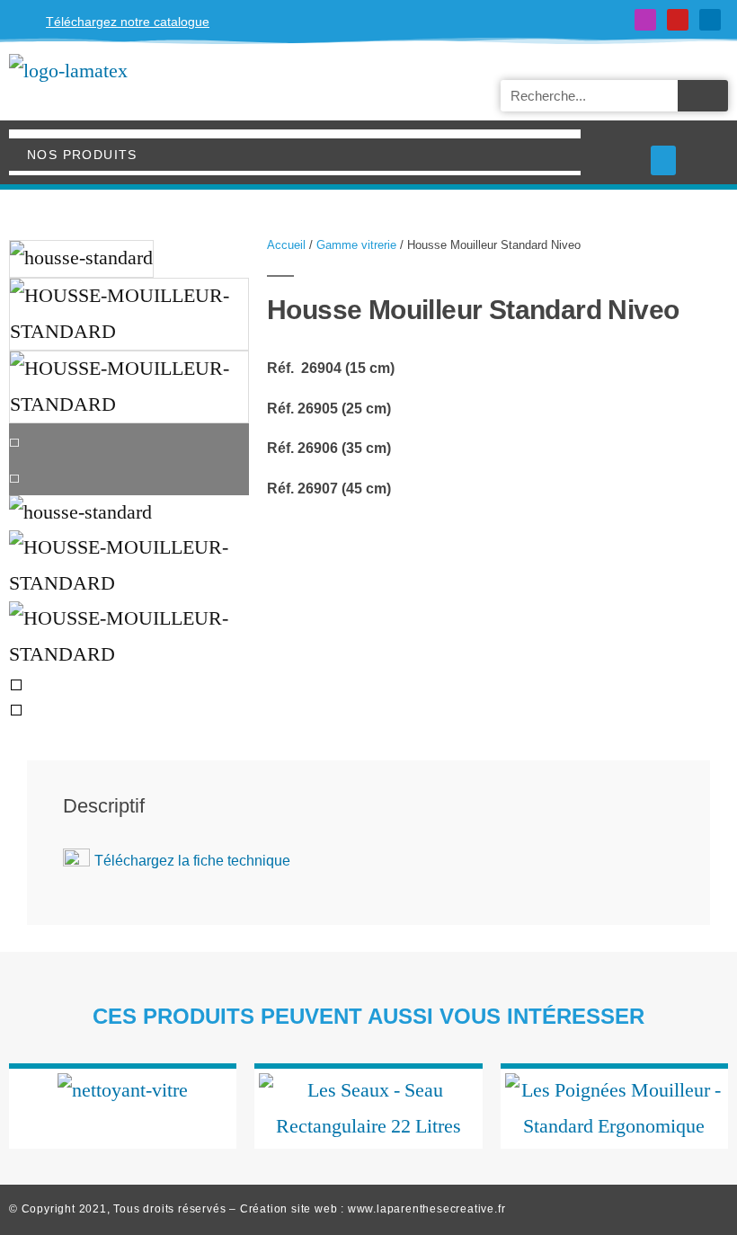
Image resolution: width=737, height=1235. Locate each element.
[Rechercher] (703, 95)
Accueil (286, 245)
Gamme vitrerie (356, 245)
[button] (663, 160)
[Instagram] (645, 20)
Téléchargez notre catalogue (127, 21)
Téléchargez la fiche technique (192, 860)
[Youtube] (677, 20)
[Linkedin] (710, 20)
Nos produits (82, 154)
